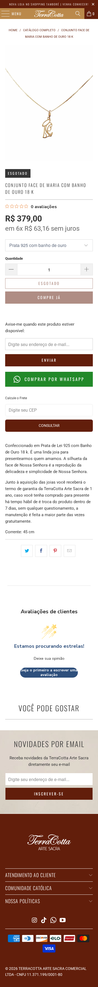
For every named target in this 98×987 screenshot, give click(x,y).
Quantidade (14, 258)
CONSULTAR (49, 425)
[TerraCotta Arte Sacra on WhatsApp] (54, 921)
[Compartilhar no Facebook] (41, 551)
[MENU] (2, 13)
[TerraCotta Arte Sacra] (49, 13)
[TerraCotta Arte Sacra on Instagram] (34, 921)
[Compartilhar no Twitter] (27, 551)
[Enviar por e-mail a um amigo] (69, 551)
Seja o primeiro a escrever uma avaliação (49, 673)
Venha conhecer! (76, 4)
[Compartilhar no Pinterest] (55, 551)
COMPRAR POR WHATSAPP (53, 379)
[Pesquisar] (78, 13)
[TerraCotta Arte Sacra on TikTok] (44, 921)
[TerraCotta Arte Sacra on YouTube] (63, 921)
